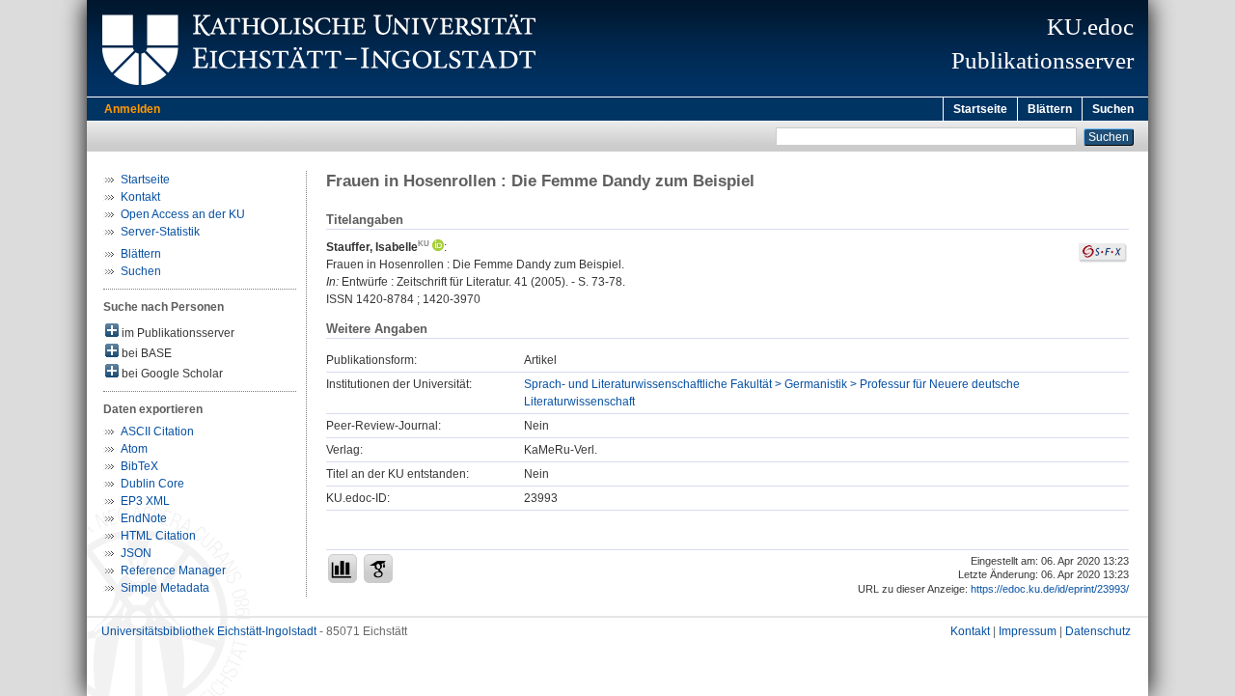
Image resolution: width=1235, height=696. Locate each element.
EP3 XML (145, 501)
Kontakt (140, 197)
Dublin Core (152, 483)
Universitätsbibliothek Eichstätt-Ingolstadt (208, 631)
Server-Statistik (160, 231)
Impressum (1028, 631)
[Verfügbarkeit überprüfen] (1103, 258)
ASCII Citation (157, 431)
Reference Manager (173, 570)
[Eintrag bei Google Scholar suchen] (378, 568)
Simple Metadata (165, 588)
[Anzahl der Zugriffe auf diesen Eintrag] (342, 568)
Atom (134, 449)
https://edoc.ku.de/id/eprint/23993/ (1050, 589)
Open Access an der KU (183, 214)
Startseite (980, 109)
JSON (136, 553)
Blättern (1050, 109)
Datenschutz (1098, 631)
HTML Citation (158, 536)
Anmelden (132, 109)
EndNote (144, 518)
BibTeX (139, 466)
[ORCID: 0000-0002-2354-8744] (436, 247)
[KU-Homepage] (316, 92)
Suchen (1113, 109)
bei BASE (145, 353)
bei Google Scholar (171, 373)
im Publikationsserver (176, 333)
